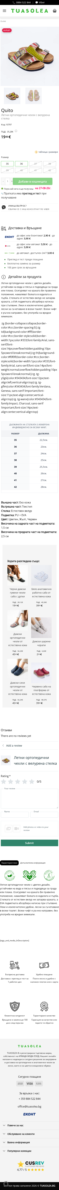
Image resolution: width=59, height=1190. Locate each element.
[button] (4, 11)
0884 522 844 (23, 2)
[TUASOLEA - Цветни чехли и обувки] (29, 11)
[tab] (9, 862)
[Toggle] (4, 1125)
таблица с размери (48, 151)
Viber (42, 2)
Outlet (3, 21)
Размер (5, 157)
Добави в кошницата (33, 181)
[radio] (7, 163)
